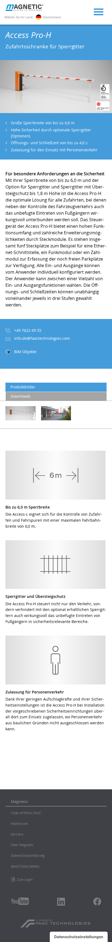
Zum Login (25, 879)
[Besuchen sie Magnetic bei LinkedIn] (61, 901)
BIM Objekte (25, 351)
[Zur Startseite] (24, 9)
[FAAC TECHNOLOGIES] (56, 921)
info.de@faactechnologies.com (42, 338)
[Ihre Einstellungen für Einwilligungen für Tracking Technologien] (79, 937)
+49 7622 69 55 (27, 330)
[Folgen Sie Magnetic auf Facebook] (97, 901)
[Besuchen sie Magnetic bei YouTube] (20, 901)
